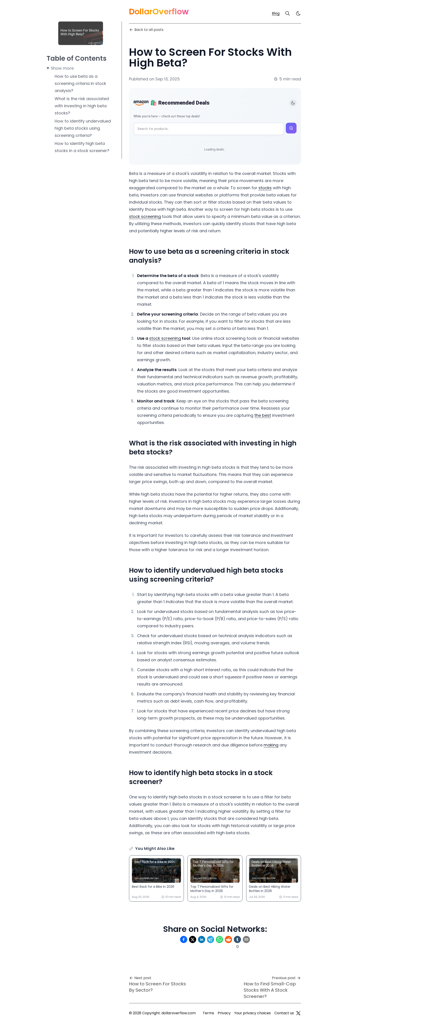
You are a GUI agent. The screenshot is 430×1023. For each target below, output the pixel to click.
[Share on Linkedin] (201, 939)
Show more (62, 68)
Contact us (284, 1013)
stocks (265, 188)
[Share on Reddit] (228, 939)
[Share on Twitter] (192, 939)
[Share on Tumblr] (237, 939)
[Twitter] (298, 1013)
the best (262, 415)
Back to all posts (148, 29)
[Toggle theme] (293, 103)
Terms (208, 1013)
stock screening (145, 216)
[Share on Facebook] (183, 939)
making (271, 745)
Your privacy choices (252, 1013)
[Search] (287, 13)
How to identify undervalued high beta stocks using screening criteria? (83, 128)
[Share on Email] (246, 939)
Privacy (224, 1013)
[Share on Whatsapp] (219, 939)
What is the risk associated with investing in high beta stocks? (82, 106)
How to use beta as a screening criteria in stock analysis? (80, 83)
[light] (298, 13)
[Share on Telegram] (210, 939)
